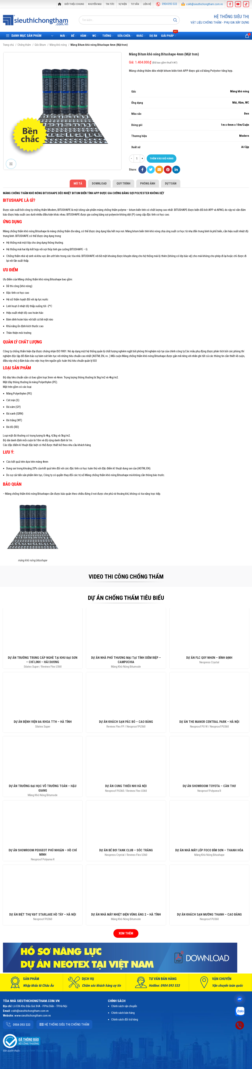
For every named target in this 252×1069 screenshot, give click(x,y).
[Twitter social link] (151, 169)
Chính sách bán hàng (123, 1013)
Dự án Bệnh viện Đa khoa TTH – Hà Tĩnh (43, 722)
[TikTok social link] (246, 4)
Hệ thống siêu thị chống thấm (66, 1024)
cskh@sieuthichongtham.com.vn (204, 4)
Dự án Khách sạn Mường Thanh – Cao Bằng (209, 914)
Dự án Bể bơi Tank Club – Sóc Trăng (126, 850)
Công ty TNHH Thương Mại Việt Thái (38, 1050)
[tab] (78, 183)
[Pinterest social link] (168, 169)
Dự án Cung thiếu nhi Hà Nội (126, 786)
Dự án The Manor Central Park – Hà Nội (209, 722)
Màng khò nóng (58, 44)
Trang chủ (8, 44)
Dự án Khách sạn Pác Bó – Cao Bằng (126, 722)
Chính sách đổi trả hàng (124, 1019)
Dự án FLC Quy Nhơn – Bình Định (209, 658)
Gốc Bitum (40, 44)
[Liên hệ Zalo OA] (239, 1011)
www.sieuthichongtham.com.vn (32, 1015)
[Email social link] (159, 169)
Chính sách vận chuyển (124, 1006)
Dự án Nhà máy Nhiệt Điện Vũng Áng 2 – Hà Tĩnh (126, 914)
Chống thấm (25, 44)
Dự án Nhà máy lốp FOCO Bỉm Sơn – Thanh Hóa (209, 850)
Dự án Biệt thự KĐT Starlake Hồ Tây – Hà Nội (42, 914)
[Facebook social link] (230, 4)
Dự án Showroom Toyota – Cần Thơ (209, 786)
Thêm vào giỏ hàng (161, 158)
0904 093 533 (169, 4)
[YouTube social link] (238, 4)
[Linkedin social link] (176, 169)
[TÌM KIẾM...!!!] (175, 20)
